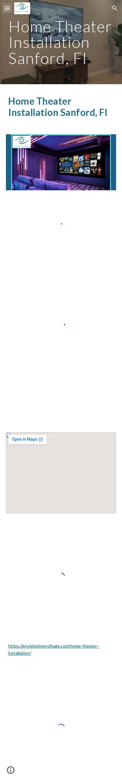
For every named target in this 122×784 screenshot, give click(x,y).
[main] (61, 42)
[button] (7, 8)
